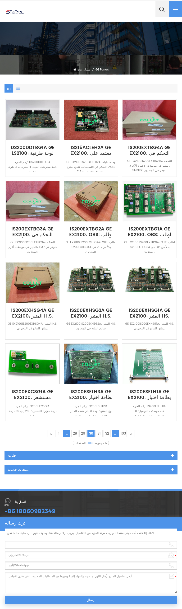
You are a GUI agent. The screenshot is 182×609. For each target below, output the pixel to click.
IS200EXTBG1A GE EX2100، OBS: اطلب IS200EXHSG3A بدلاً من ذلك (149, 232)
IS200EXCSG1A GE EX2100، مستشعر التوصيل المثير (32, 395)
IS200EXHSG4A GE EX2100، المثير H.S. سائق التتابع (32, 313)
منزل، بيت (83, 69)
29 (83, 433)
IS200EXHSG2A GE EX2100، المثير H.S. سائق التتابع (91, 313)
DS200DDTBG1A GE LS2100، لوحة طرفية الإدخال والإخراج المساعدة (33, 150)
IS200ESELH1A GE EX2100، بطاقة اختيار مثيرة (149, 395)
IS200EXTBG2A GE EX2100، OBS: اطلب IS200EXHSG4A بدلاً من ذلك (90, 232)
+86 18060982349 (30, 511)
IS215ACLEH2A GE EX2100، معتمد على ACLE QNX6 (91, 150)
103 (123, 433)
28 (75, 433)
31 (99, 433)
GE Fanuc (102, 69)
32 (107, 433)
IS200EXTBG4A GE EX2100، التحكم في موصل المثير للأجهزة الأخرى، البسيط (149, 150)
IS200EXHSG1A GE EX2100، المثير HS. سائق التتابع (149, 313)
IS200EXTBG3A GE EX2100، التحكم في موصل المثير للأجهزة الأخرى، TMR (32, 232)
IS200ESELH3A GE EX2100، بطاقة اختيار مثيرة (91, 395)
